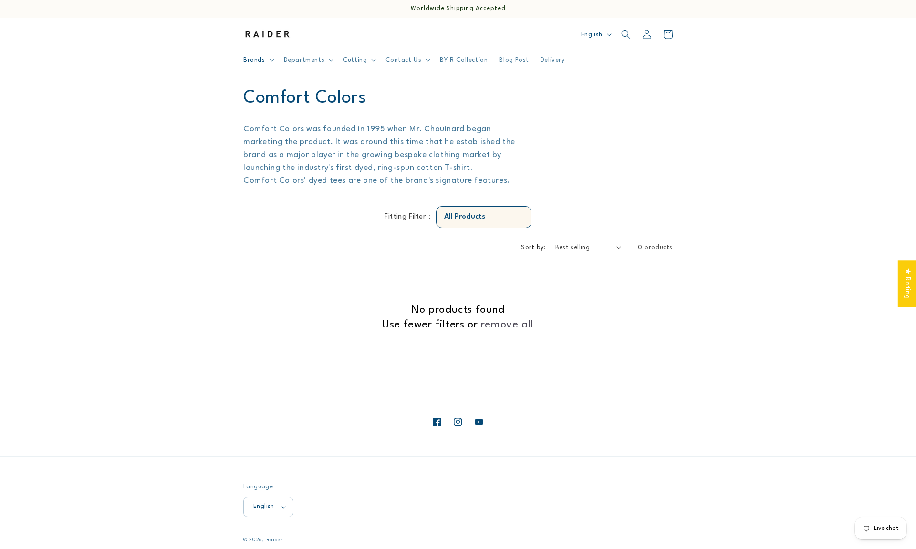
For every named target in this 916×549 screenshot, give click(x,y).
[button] (258, 60)
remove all (507, 324)
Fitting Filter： (409, 217)
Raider (274, 540)
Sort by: (533, 247)
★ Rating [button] (907, 283)
